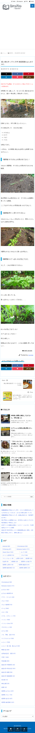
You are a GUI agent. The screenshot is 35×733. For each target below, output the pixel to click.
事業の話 (5, 649)
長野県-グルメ (6, 695)
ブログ (24, 555)
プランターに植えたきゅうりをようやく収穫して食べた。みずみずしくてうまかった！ (22, 460)
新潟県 (29, 558)
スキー (4, 612)
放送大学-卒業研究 (8, 664)
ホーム (4, 53)
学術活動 (5, 661)
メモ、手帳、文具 (8, 634)
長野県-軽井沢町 (9, 568)
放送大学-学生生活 (8, 668)
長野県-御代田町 (21, 53)
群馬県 (14, 561)
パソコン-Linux (7, 623)
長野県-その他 (26, 561)
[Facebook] (17, 73)
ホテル (4, 631)
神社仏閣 (5, 683)
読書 (4, 687)
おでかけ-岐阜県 (7, 593)
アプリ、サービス (7, 597)
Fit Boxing (7, 549)
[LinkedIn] (6, 77)
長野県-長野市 (24, 568)
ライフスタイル (7, 638)
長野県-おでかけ (7, 691)
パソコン (5, 619)
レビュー (5, 642)
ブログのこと (6, 627)
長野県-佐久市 (6, 698)
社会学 (5, 561)
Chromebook (22, 546)
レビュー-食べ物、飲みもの (10, 646)
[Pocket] (17, 77)
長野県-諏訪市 (24, 564)
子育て (5, 657)
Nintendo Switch (23, 549)
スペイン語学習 (8, 555)
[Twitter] (6, 73)
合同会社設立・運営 (8, 653)
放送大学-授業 (6, 672)
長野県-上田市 (8, 564)
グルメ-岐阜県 (6, 604)
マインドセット (8, 558)
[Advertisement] (17, 30)
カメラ (24, 552)
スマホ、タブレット (8, 616)
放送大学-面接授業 (8, 676)
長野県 (11, 53)
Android (6, 546)
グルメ (5, 601)
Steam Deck (8, 552)
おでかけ (5, 589)
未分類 (4, 679)
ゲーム (5, 608)
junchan (30, 355)
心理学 (19, 558)
